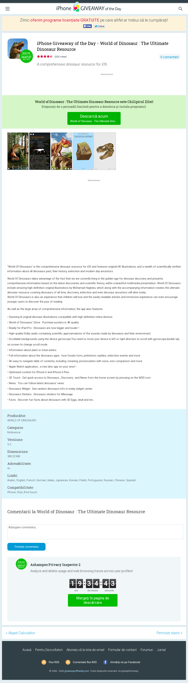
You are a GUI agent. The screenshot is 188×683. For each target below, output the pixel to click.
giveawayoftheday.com (76, 671)
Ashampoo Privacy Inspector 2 (55, 564)
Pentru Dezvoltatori (49, 650)
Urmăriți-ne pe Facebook (125, 662)
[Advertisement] (108, 85)
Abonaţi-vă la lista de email (85, 650)
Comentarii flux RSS (85, 662)
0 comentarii (169, 57)
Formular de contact (122, 650)
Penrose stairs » (169, 633)
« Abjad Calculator (20, 633)
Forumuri (146, 650)
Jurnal (161, 650)
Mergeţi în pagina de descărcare (92, 600)
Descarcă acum (95, 118)
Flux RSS (54, 662)
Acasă (26, 650)
